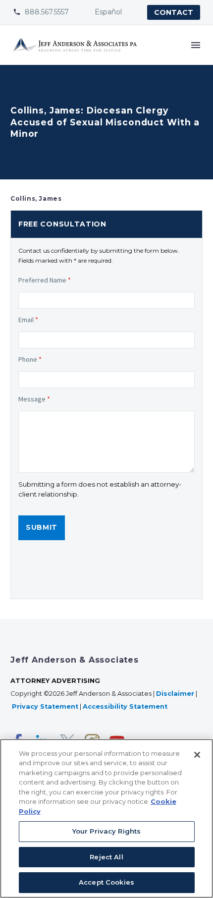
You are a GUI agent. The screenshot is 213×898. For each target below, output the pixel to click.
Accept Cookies (106, 882)
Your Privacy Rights (106, 831)
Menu (195, 45)
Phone (30, 359)
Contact (173, 12)
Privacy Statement (45, 706)
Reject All (106, 857)
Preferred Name (44, 280)
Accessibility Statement (126, 706)
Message (34, 398)
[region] (106, 818)
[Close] (197, 755)
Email (28, 319)
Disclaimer (175, 693)
